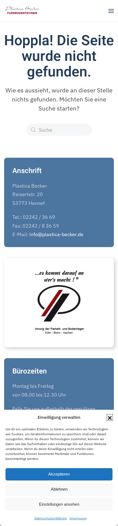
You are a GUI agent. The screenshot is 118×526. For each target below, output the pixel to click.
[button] (110, 417)
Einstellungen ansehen (59, 504)
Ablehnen (59, 489)
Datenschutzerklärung (50, 518)
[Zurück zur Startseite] (22, 11)
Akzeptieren (59, 474)
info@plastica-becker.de (56, 234)
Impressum (77, 518)
